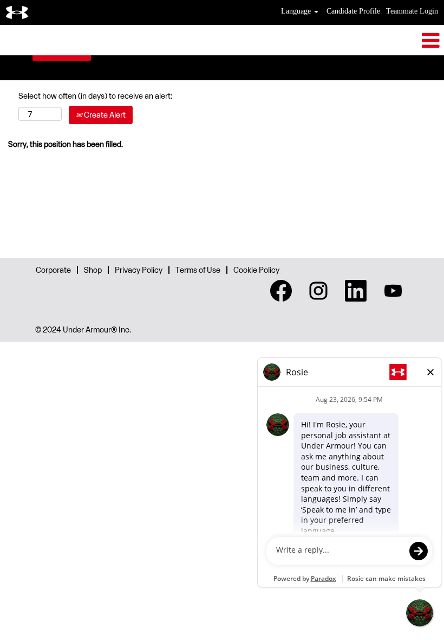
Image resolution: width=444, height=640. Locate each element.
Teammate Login (412, 11)
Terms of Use (197, 269)
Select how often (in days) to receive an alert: (95, 95)
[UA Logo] (17, 12)
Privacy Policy (138, 269)
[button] (222, 40)
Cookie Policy (256, 269)
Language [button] (297, 11)
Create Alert (104, 114)
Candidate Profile (353, 11)
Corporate (53, 269)
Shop (93, 269)
